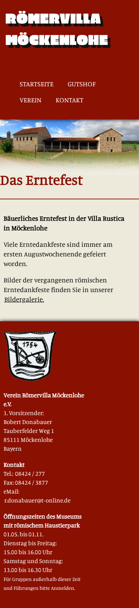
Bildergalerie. (24, 299)
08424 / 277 (30, 473)
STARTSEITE (36, 84)
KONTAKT (69, 100)
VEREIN (30, 100)
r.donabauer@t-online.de (37, 500)
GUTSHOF (82, 84)
